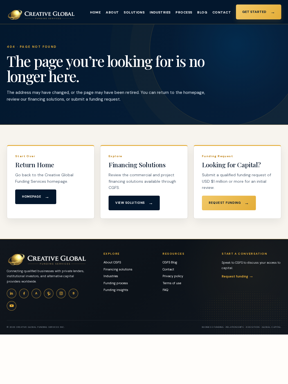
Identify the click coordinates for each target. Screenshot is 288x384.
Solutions (134, 12)
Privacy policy (173, 276)
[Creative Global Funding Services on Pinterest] (48, 293)
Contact (221, 12)
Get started (258, 12)
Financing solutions (118, 269)
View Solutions (134, 203)
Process (184, 12)
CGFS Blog (170, 262)
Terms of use (172, 283)
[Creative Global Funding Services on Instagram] (61, 293)
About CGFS (112, 262)
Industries (160, 12)
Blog (202, 12)
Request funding (237, 276)
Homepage (36, 197)
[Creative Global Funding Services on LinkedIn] (11, 293)
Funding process (116, 283)
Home (95, 12)
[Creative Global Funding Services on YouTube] (11, 306)
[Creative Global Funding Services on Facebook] (24, 293)
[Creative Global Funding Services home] (41, 15)
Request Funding (229, 203)
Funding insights (116, 290)
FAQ (165, 290)
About (112, 12)
